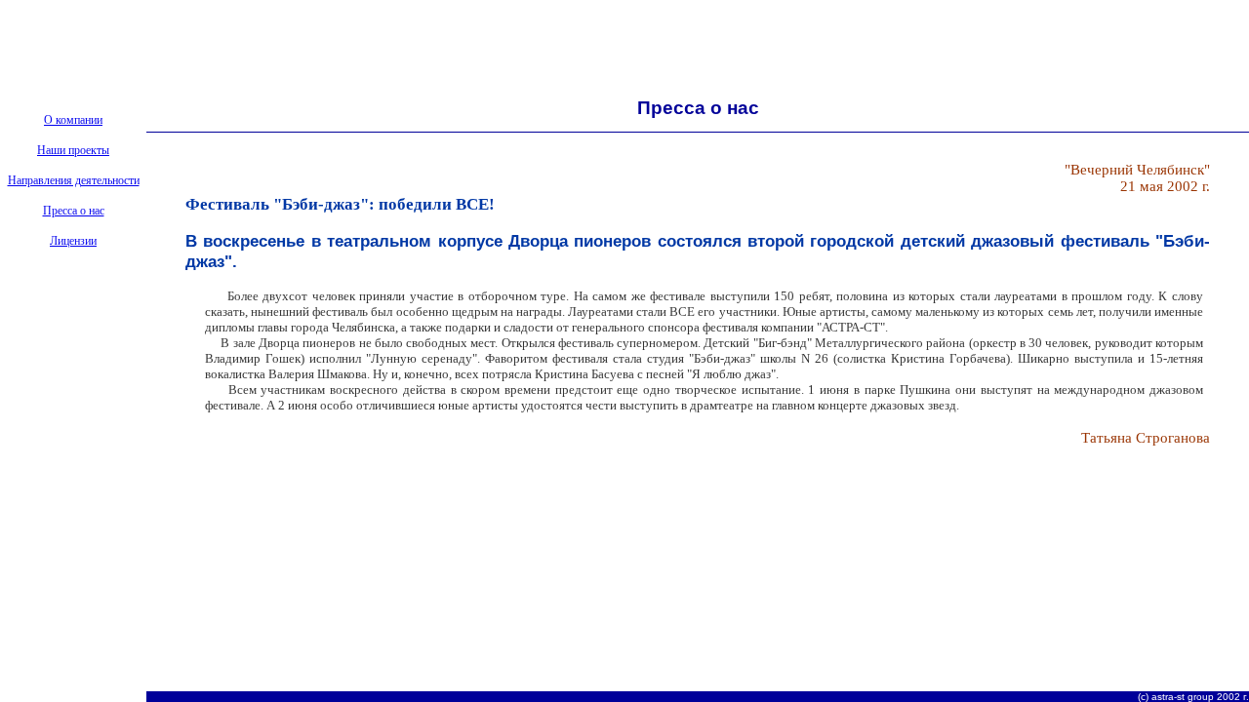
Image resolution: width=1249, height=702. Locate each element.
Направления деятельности (74, 180)
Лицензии (73, 241)
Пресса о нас (73, 210)
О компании (73, 120)
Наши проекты (73, 150)
